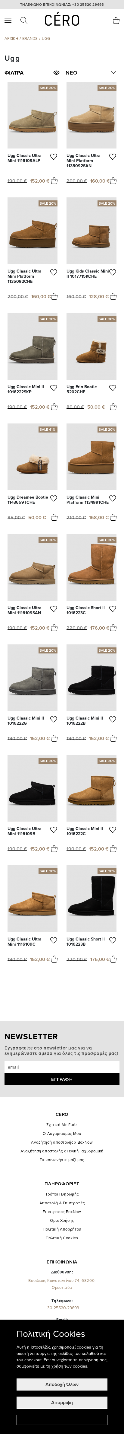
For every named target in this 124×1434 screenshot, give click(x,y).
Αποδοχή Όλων (62, 1384)
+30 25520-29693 (62, 1308)
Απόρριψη (62, 1403)
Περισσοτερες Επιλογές (62, 1420)
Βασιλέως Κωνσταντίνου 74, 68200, (62, 1284)
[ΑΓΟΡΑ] (54, 180)
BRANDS (30, 38)
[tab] (32, 72)
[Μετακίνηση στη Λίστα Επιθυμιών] (53, 158)
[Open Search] (23, 20)
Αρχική (11, 38)
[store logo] (62, 19)
